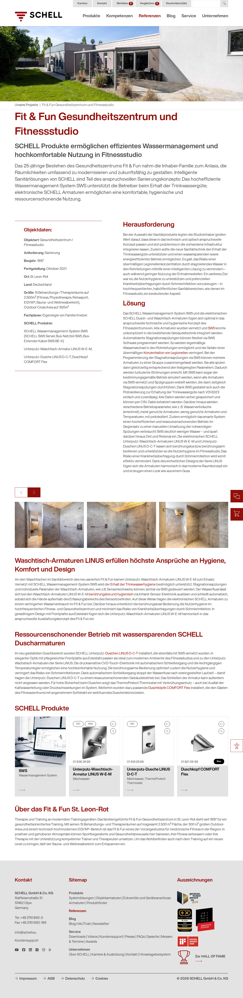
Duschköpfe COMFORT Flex (169, 688)
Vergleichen (149, 3)
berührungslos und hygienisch (111, 594)
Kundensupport (26, 941)
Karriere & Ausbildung (107, 955)
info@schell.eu (25, 933)
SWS (211, 328)
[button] (21, 492)
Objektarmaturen (108, 898)
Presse (130, 937)
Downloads (77, 937)
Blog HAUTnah (80, 924)
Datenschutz (75, 979)
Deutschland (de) (176, 3)
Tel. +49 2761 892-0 (29, 918)
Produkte (91, 16)
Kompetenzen (119, 16)
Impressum (28, 979)
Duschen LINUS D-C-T (121, 653)
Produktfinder (97, 903)
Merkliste (124, 3)
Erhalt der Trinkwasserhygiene (133, 584)
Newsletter (101, 924)
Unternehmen (215, 16)
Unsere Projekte (26, 105)
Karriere (82, 3)
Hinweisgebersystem (155, 955)
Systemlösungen (81, 898)
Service (188, 16)
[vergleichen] (113, 724)
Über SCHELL (79, 955)
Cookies (101, 979)
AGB (51, 979)
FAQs (141, 937)
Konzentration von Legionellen (166, 353)
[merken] (113, 731)
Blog (171, 16)
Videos (92, 937)
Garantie (153, 937)
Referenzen (150, 16)
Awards (91, 942)
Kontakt (102, 3)
